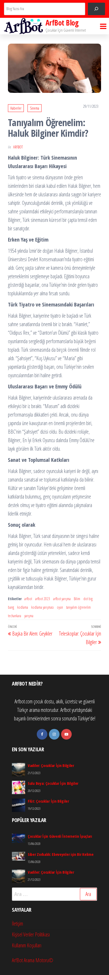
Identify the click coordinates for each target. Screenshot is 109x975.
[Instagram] (54, 734)
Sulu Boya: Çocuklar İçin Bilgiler (53, 783)
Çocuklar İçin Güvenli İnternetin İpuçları (60, 836)
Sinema (34, 108)
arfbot (28, 598)
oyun (60, 607)
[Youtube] (66, 734)
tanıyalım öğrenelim (78, 607)
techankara (14, 615)
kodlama (22, 607)
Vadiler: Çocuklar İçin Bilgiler (51, 765)
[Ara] (96, 9)
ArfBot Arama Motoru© (32, 960)
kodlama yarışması (42, 607)
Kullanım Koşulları (26, 945)
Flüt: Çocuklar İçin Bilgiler (48, 801)
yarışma (28, 615)
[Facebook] (42, 734)
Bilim (77, 598)
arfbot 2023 (42, 598)
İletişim (17, 923)
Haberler (15, 108)
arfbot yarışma (62, 598)
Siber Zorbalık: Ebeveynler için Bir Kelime (60, 854)
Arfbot (18, 147)
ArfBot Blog (62, 23)
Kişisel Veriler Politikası (31, 934)
